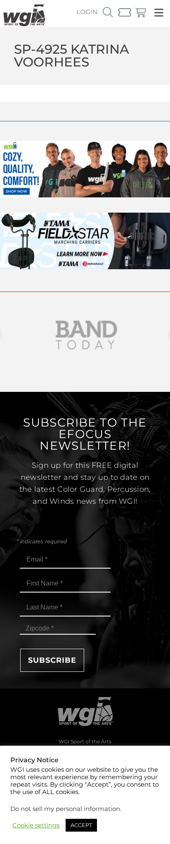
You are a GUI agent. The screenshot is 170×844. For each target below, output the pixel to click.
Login (86, 12)
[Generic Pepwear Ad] (85, 195)
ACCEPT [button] (81, 825)
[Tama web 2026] (85, 267)
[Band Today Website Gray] (85, 335)
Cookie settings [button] (35, 825)
